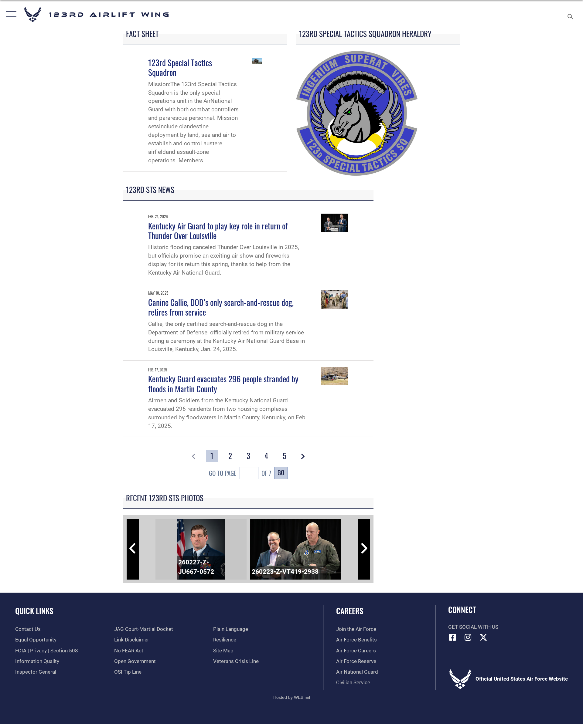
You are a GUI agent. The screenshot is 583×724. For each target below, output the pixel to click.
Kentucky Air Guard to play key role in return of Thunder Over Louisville (218, 231)
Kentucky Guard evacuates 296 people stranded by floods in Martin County (223, 383)
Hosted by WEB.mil (291, 697)
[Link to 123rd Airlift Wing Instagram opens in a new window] (467, 637)
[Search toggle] (571, 14)
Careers (349, 610)
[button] (10, 14)
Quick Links (34, 610)
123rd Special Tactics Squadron (180, 67)
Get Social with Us (473, 627)
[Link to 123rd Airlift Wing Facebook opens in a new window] (452, 637)
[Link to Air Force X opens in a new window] (483, 637)
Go (281, 472)
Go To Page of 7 (240, 473)
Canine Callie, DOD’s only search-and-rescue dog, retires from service (221, 307)
